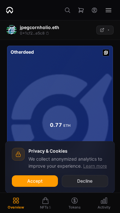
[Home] (9, 10)
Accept (35, 181)
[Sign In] (94, 10)
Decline (84, 181)
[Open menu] (108, 10)
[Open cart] (81, 10)
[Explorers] (105, 30)
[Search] (67, 10)
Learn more (95, 166)
